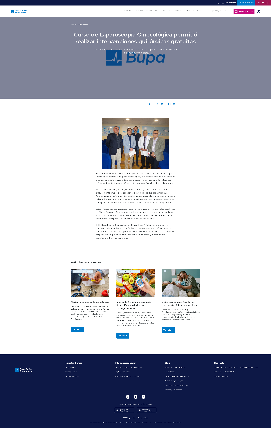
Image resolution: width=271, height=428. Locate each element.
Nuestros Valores (72, 376)
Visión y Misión (71, 372)
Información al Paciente (195, 11)
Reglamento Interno (123, 372)
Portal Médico (143, 418)
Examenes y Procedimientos (83, 272)
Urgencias (178, 11)
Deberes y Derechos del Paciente (128, 367)
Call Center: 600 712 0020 (224, 372)
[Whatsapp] (148, 104)
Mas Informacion (221, 376)
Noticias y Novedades (173, 390)
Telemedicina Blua (163, 11)
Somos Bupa (70, 367)
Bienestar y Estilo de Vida (175, 367)
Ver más (76, 329)
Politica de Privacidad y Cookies (127, 376)
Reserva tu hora (246, 11)
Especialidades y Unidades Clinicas (137, 11)
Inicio (80, 24)
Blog (85, 24)
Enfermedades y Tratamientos (129, 272)
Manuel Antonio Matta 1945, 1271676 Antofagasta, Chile (236, 367)
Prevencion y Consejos (174, 381)
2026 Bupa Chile (129, 418)
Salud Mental (170, 372)
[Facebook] (153, 104)
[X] (157, 104)
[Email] (169, 104)
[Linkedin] (162, 104)
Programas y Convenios (218, 11)
